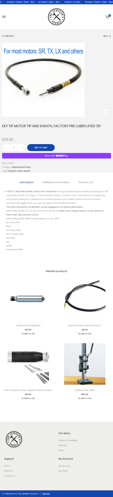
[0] (107, 16)
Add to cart (41, 147)
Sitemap (63, 445)
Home (7, 465)
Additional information (56, 182)
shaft (19, 171)
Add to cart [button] (29, 333)
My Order (63, 470)
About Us (8, 470)
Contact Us (9, 475)
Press (61, 450)
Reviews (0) (86, 182)
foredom (12, 171)
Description (27, 182)
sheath (26, 171)
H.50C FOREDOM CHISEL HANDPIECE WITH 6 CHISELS (28, 390)
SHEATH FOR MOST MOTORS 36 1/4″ (85, 325)
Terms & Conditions (68, 440)
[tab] (27, 182)
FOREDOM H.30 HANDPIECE (28, 325)
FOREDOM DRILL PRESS (85, 390)
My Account (64, 465)
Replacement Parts (21, 167)
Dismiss (46, 493)
